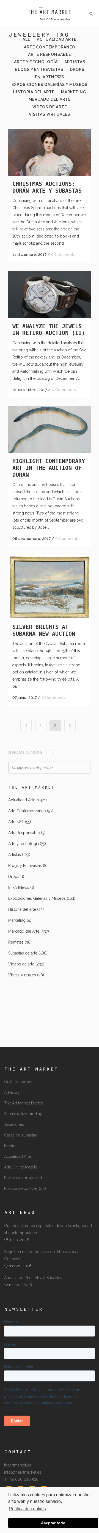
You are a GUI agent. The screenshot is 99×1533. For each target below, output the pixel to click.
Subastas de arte (22, 953)
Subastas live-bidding (23, 1114)
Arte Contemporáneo (27, 811)
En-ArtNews (18, 887)
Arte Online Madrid (20, 1167)
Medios (10, 1146)
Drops (13, 876)
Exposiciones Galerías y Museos (37, 898)
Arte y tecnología (23, 843)
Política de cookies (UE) (25, 1188)
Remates (16, 942)
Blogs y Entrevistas (25, 865)
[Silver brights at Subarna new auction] (49, 587)
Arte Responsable (24, 833)
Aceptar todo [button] (53, 1523)
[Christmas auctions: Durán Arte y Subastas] (49, 152)
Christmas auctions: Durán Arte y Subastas (47, 187)
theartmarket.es (17, 1465)
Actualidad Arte (21, 800)
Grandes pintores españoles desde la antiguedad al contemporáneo (48, 1229)
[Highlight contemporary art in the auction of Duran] (49, 429)
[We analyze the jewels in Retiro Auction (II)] (49, 294)
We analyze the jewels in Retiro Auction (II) (48, 329)
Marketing (17, 920)
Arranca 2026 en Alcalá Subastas (33, 1277)
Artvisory (12, 1092)
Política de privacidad (23, 1178)
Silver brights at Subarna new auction (43, 630)
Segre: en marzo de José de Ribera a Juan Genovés (41, 1255)
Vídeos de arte (21, 964)
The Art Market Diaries (23, 1103)
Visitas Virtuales (22, 975)
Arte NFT (16, 822)
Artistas (14, 854)
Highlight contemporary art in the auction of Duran (48, 468)
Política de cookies (27, 1508)
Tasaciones (14, 1124)
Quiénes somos (18, 1082)
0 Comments (63, 254)
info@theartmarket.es (22, 1472)
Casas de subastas (20, 1135)
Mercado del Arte (23, 931)
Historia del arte (22, 909)
